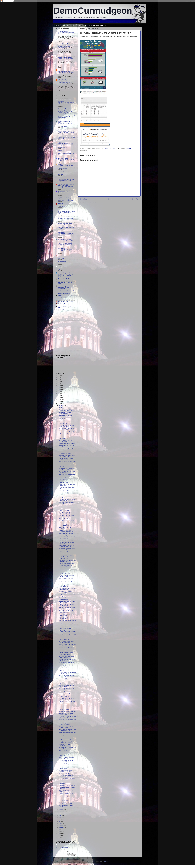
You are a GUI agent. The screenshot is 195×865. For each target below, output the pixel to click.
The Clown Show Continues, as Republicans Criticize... (66, 429)
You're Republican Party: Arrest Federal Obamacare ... (66, 657)
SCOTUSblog (61, 150)
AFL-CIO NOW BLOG (63, 261)
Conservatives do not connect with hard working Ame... (67, 549)
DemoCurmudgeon (92, 10)
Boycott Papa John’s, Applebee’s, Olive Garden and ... (67, 679)
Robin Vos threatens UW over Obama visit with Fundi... (66, 579)
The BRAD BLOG (62, 164)
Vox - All (60, 136)
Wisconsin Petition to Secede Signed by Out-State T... (67, 598)
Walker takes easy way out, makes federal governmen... (67, 589)
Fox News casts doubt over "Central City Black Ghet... (67, 673)
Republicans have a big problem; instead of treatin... (66, 449)
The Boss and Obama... (64, 800)
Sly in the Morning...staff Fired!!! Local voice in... (66, 516)
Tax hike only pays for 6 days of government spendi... (66, 423)
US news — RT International (65, 295)
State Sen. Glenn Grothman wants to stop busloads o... (67, 595)
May (60, 819)
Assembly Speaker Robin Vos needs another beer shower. (67, 648)
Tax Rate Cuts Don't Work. (65, 558)
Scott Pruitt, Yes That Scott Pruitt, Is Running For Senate (66, 206)
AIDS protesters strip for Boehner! (67, 443)
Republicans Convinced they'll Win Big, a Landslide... (67, 797)
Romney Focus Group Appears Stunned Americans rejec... (66, 628)
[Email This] (80, 150)
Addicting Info (61, 232)
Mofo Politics (61, 217)
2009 (59, 833)
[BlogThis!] (82, 150)
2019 (59, 389)
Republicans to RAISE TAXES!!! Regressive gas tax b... (66, 695)
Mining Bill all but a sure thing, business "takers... (66, 419)
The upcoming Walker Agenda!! (66, 739)
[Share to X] (83, 150)
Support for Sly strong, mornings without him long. (66, 426)
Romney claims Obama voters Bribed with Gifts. (66, 592)
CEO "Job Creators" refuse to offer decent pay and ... (67, 472)
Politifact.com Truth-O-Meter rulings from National (65, 224)
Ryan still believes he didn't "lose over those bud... (66, 663)
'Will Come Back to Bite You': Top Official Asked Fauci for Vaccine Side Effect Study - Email (66, 125)
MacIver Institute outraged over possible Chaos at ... (66, 776)
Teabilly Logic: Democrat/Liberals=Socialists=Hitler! (67, 631)
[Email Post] (118, 148)
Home (57, 25)
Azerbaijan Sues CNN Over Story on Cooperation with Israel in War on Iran (66, 132)
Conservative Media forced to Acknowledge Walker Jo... (66, 493)
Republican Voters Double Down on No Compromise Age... (67, 730)
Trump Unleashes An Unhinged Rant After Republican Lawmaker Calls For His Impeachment (66, 235)
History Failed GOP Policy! (68, 25)
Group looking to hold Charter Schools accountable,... (66, 416)
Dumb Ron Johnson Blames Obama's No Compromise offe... (67, 410)
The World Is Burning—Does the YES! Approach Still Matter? (66, 187)
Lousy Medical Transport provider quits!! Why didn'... (67, 521)
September (62, 811)
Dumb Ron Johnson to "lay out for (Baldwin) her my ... (67, 727)
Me (106, 25)
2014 (59, 399)
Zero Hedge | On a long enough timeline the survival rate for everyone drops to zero (66, 292)
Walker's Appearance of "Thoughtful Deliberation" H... (67, 462)
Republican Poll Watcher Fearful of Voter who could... (67, 764)
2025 (59, 377)
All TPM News (61, 203)
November (61, 407)
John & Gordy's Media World (95, 25)
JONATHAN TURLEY (63, 130)
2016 (59, 395)
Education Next (62, 171)
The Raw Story (61, 101)
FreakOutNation (62, 248)
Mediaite (60, 142)
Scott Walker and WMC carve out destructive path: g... (66, 456)
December (61, 405)
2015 (59, 397)
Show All (74, 91)
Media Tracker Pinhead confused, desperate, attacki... (67, 618)
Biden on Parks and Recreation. (66, 563)
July (60, 815)
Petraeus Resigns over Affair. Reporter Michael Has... (66, 723)
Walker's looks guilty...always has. (67, 518)
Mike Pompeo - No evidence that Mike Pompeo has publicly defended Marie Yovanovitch (66, 227)
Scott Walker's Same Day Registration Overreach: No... (66, 531)
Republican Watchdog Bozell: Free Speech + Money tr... (67, 432)
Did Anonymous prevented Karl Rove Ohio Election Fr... (66, 524)
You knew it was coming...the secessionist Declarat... (66, 566)
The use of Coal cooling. (64, 654)
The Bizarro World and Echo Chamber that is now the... (65, 742)
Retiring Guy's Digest (63, 79)
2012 (59, 403)
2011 (59, 829)
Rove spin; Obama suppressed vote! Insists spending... (67, 720)
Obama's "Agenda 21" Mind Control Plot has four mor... (67, 611)
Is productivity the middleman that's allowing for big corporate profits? (65, 59)
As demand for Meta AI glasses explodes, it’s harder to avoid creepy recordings (66, 72)
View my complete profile (62, 847)
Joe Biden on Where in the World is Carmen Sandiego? (67, 624)
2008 (59, 835)
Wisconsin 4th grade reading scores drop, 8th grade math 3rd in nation (65, 193)
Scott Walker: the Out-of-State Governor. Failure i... (66, 552)
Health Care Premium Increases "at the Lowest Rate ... (67, 635)
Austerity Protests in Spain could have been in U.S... (66, 605)
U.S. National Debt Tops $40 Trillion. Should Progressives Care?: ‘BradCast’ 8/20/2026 (66, 167)
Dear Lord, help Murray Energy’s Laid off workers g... (66, 676)
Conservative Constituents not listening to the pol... (66, 478)
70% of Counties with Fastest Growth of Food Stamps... (66, 714)
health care (128, 148)
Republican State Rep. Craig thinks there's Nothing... (67, 537)
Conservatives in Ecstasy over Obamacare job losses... (66, 452)
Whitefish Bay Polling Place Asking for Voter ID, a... (67, 788)
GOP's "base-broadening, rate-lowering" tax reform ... (66, 413)
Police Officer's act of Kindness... (66, 435)
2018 (59, 391)
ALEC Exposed (61, 210)
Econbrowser (61, 266)
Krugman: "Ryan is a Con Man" (66, 540)
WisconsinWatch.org (63, 31)
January (61, 827)
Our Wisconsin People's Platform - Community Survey (65, 47)
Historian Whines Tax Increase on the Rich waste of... (67, 438)
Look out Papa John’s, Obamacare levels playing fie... (67, 585)
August (61, 813)
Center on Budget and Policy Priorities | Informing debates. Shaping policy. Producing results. (65, 274)
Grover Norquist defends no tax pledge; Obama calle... (66, 642)
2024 (59, 379)
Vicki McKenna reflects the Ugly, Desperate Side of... (66, 761)
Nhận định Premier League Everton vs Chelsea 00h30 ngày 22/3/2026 (66, 180)
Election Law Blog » (63, 108)
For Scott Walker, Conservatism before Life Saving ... (66, 699)
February (61, 825)
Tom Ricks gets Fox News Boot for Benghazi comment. (67, 475)
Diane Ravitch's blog (63, 158)
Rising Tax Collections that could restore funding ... (66, 686)
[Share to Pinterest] (86, 150)
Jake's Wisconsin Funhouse (65, 57)
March (60, 823)
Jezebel (60, 255)
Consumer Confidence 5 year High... (67, 711)
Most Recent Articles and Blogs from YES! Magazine (66, 185)
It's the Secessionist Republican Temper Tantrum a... (66, 638)
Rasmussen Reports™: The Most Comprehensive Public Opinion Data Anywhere (66, 287)
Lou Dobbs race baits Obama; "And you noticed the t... (67, 717)
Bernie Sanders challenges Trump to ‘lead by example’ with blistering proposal (66, 104)
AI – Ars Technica (62, 70)
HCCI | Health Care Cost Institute (66, 301)
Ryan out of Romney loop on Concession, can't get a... (65, 771)
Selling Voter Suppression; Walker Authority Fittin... (67, 500)
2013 (59, 401)
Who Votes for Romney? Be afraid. (67, 785)
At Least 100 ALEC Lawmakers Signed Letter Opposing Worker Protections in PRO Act (66, 212)
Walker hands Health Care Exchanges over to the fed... (66, 572)
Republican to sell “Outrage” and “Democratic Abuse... (66, 469)
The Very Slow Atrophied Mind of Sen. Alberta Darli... (66, 615)
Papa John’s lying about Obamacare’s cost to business (66, 569)
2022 (59, 383)
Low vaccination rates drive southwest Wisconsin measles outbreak (66, 33)
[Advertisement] (60, 322)
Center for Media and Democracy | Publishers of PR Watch (66, 298)
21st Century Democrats (64, 178)
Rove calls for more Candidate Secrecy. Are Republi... (66, 509)
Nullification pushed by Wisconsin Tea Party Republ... (67, 602)
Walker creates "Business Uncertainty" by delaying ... (66, 751)
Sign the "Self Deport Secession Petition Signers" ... (66, 666)
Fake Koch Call (82, 25)
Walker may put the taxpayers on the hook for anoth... (66, 503)
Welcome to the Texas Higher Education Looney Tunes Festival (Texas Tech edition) (65, 82)
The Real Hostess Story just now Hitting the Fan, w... (66, 556)
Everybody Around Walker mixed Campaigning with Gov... (66, 546)
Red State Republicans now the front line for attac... (66, 482)
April (60, 821)
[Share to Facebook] (84, 150)
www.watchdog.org (63, 191)
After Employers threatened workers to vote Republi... (67, 748)
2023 (59, 381)
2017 (59, 393)
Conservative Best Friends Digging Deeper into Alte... (67, 705)
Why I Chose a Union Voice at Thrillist (66, 263)
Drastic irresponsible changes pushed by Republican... (66, 534)
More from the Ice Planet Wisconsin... (65, 745)
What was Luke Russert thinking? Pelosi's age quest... (67, 576)
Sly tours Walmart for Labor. (65, 490)
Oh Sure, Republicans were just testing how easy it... (66, 708)
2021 (59, 385)
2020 (59, 387)
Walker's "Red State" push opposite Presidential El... (67, 561)
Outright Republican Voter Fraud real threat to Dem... (66, 758)
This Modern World (62, 303)
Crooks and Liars (62, 309)
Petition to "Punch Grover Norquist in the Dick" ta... (67, 608)
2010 (59, 831)
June (60, 817)
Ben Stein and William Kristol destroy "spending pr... (65, 513)
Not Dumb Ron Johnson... (65, 773)
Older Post (135, 199)
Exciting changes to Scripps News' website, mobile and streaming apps (65, 199)
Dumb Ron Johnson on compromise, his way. (64, 692)
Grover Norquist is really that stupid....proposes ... (65, 441)
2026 (59, 375)
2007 (59, 837)
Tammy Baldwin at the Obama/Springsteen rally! (65, 803)
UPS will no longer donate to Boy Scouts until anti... (66, 670)
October (61, 809)
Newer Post (83, 199)
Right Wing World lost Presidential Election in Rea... (67, 767)
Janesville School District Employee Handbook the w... (67, 645)
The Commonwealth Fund (64, 239)
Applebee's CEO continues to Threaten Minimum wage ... (66, 651)
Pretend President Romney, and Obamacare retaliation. (66, 506)
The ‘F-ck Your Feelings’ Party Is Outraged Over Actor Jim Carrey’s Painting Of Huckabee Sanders (65, 251)
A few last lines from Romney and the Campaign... (67, 702)
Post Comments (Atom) (92, 202)
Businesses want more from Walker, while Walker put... (67, 459)
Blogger (106, 861)
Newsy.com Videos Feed (64, 197)
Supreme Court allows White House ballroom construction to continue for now (66, 153)
